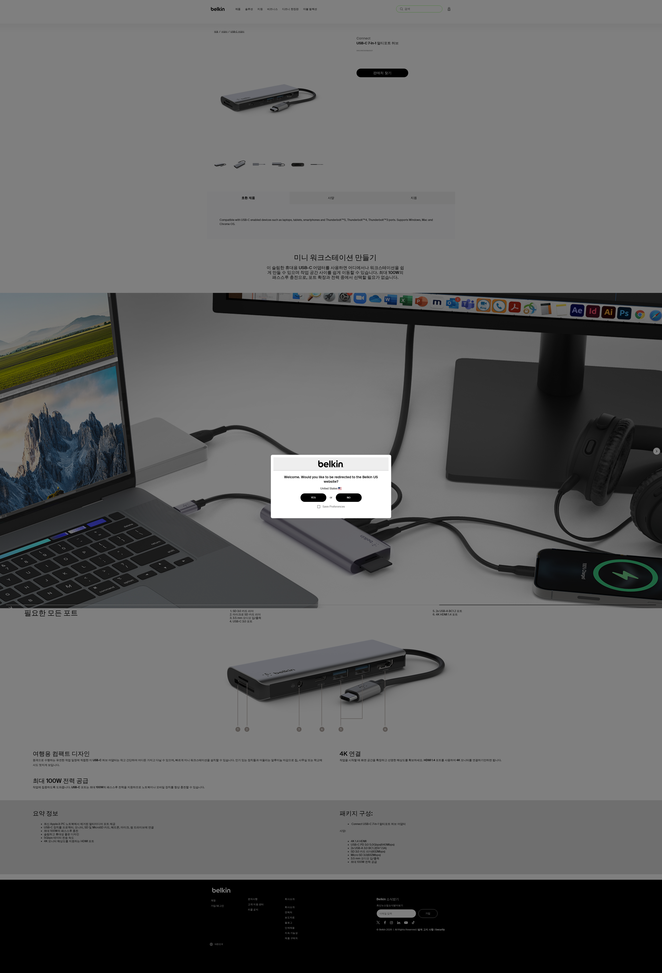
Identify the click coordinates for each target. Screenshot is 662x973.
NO (349, 497)
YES (313, 497)
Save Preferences (334, 506)
